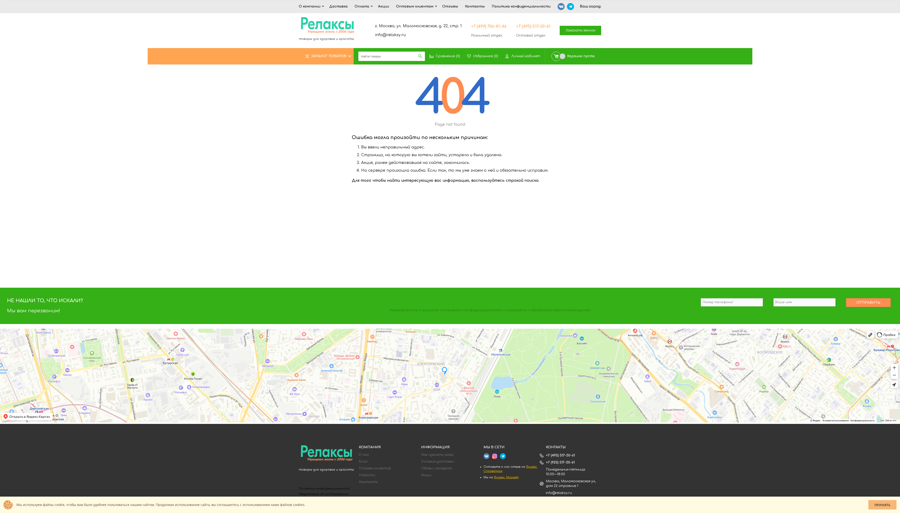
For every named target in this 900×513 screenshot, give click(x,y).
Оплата (362, 6)
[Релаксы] (326, 454)
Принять (882, 505)
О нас (364, 454)
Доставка (338, 6)
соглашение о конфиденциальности (471, 310)
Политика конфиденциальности (521, 6)
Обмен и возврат (436, 468)
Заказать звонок (580, 30)
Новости (367, 475)
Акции (383, 6)
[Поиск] (420, 56)
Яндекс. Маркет (506, 477)
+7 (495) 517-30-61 (533, 26)
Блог (363, 461)
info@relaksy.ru (390, 35)
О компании (309, 6)
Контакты (475, 6)
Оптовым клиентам (414, 6)
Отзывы (450, 6)
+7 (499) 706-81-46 (488, 26)
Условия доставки (437, 461)
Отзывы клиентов (375, 468)
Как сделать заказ (437, 454)
